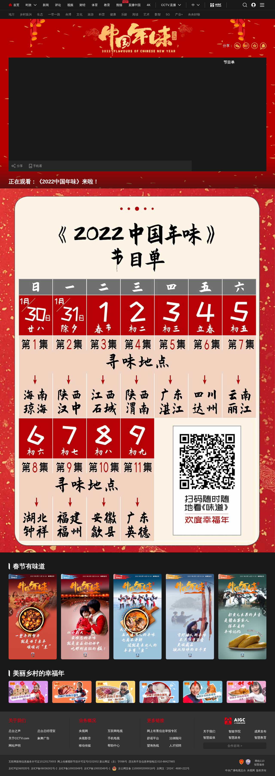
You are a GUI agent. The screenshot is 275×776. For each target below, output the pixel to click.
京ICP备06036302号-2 (44, 768)
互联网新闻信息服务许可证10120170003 (32, 761)
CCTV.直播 (168, 5)
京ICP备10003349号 (71, 768)
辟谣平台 (153, 738)
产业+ (179, 14)
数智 (158, 14)
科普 (102, 14)
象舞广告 (43, 738)
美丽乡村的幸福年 (38, 673)
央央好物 (194, 14)
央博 (68, 14)
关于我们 (209, 731)
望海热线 (153, 745)
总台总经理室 (46, 731)
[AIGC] (215, 5)
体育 (95, 5)
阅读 (135, 14)
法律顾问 (175, 738)
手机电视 (114, 738)
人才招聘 (175, 745)
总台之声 (15, 731)
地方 (12, 14)
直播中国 (134, 5)
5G (168, 14)
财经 (82, 5)
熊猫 (119, 5)
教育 (107, 5)
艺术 (147, 14)
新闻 (46, 5)
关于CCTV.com (19, 738)
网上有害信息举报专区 (162, 731)
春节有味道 (29, 566)
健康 (113, 14)
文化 (79, 14)
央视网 (83, 731)
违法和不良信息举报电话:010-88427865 (151, 761)
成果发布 (260, 731)
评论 (58, 5)
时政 (29, 5)
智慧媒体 (209, 737)
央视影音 (85, 738)
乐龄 (124, 14)
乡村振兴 (26, 14)
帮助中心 (114, 745)
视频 (70, 5)
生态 (40, 14)
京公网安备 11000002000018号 (136, 768)
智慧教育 (260, 737)
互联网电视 (115, 731)
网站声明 (15, 745)
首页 (16, 5)
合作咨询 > (235, 745)
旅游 (91, 14)
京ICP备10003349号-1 (97, 768)
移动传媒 (85, 745)
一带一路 (54, 14)
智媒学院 (235, 731)
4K (148, 5)
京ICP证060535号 (19, 768)
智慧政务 (235, 737)
